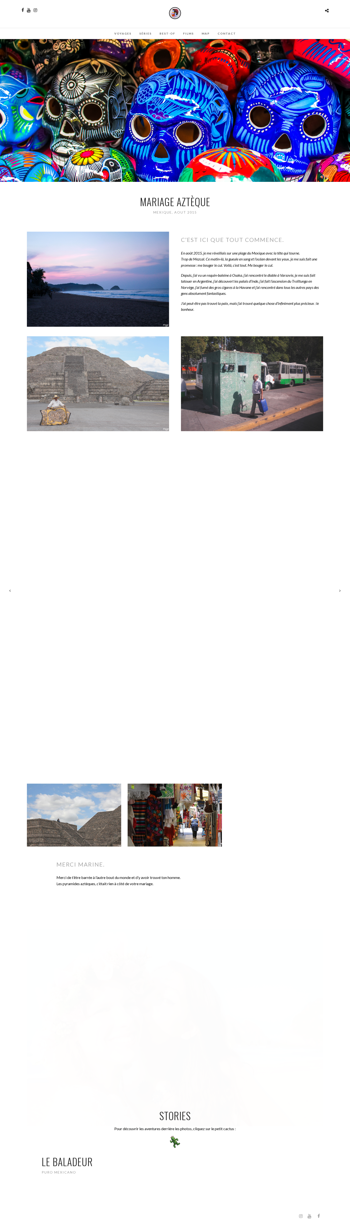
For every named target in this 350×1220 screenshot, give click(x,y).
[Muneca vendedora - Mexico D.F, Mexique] (175, 677)
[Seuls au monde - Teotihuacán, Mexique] (74, 815)
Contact (227, 33)
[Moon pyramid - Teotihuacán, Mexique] (74, 677)
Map (206, 33)
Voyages (122, 33)
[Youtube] (28, 10)
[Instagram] (35, 10)
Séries (145, 33)
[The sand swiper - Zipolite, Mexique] (275, 746)
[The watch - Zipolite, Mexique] (175, 746)
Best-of (167, 33)
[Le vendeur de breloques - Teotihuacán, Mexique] (275, 815)
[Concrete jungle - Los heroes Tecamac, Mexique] (275, 677)
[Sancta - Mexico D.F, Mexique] (175, 815)
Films (188, 33)
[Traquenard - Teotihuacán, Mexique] (74, 746)
